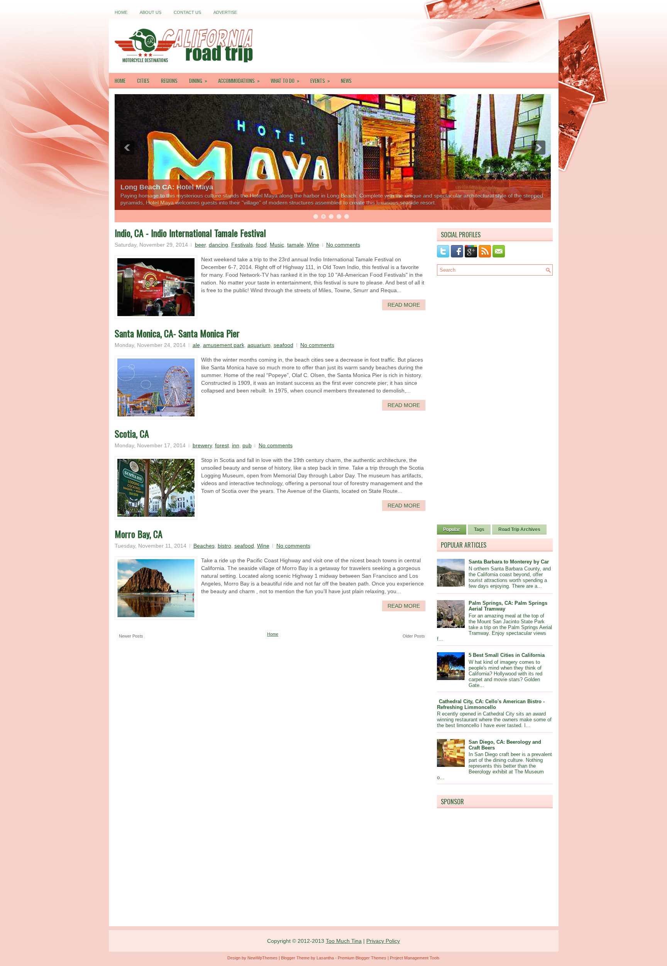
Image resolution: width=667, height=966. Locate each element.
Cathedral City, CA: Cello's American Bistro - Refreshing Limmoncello (491, 704)
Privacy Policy (383, 941)
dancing (218, 245)
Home (121, 12)
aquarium (259, 345)
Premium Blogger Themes (362, 958)
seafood (283, 345)
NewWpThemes (262, 958)
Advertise (225, 12)
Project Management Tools (415, 958)
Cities (143, 81)
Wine (313, 245)
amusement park (223, 345)
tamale (295, 245)
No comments (343, 245)
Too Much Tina (344, 941)
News (346, 81)
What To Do (285, 81)
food (261, 245)
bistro (224, 546)
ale (196, 345)
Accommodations (239, 81)
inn (235, 445)
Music (277, 245)
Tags (479, 529)
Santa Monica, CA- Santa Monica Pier (177, 333)
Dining (198, 81)
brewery (202, 445)
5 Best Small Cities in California (507, 655)
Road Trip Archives (519, 529)
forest (222, 445)
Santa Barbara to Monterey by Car (509, 562)
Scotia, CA (132, 433)
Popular (451, 529)
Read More (404, 305)
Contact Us (187, 12)
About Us (150, 12)
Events (320, 81)
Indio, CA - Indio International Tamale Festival (190, 232)
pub (247, 445)
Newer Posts (131, 636)
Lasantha (325, 958)
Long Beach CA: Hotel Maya (166, 187)
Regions (169, 81)
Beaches (204, 546)
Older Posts (414, 636)
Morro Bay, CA (139, 533)
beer (200, 245)
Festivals (242, 245)
